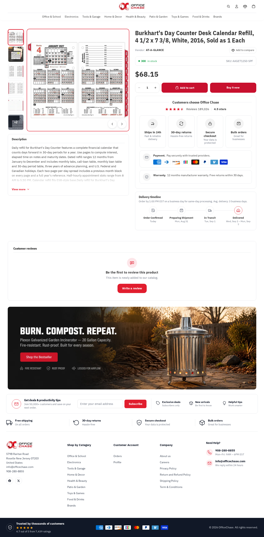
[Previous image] (112, 124)
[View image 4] (16, 88)
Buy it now (233, 87)
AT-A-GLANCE (155, 50)
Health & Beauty (77, 481)
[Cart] (253, 6)
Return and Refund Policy (175, 474)
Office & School (76, 456)
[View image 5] (16, 105)
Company (166, 445)
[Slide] (132, 348)
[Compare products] (245, 6)
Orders (117, 456)
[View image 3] (16, 71)
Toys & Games (75, 493)
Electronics (74, 462)
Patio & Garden (76, 487)
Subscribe (135, 404)
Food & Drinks (75, 499)
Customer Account (126, 445)
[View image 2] (16, 54)
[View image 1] (16, 37)
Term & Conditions (171, 487)
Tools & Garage (76, 468)
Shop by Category (79, 445)
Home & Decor (76, 474)
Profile (117, 462)
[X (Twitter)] (18, 480)
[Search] (228, 6)
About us (165, 456)
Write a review (132, 288)
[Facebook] (9, 480)
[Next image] (122, 124)
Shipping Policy (169, 481)
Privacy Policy (168, 468)
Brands (71, 505)
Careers (164, 462)
